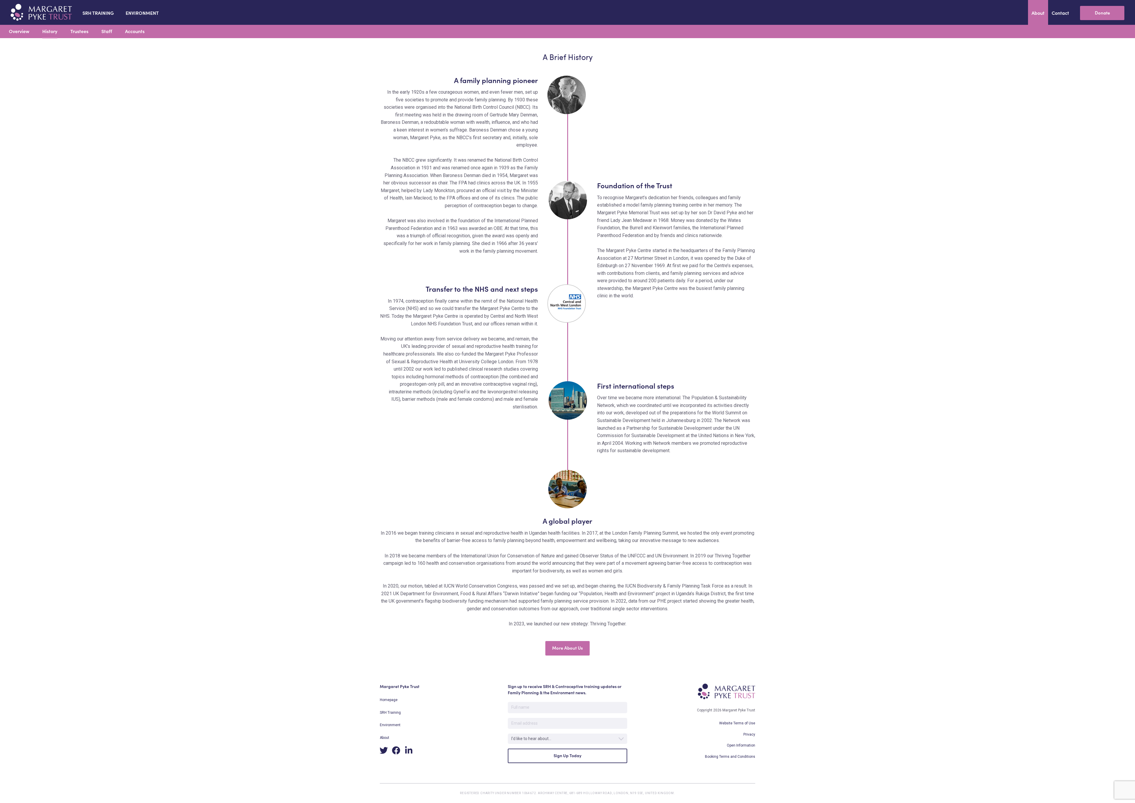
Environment (390, 725)
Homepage (389, 700)
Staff (106, 31)
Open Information (741, 745)
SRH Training (390, 712)
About (384, 738)
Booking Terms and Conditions (730, 757)
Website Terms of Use (737, 723)
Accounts (135, 31)
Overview (19, 31)
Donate (1102, 13)
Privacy (749, 734)
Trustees (79, 31)
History (49, 31)
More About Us (567, 648)
